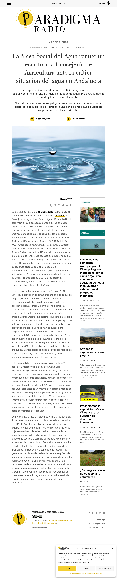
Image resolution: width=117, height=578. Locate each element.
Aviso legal (99, 573)
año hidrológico (45, 212)
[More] (70, 205)
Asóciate (62, 3)
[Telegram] (62, 205)
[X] (55, 205)
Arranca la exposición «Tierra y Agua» (92, 352)
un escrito (60, 215)
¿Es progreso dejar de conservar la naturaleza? (92, 473)
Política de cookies (75, 573)
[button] (112, 548)
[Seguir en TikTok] (88, 513)
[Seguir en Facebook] (92, 513)
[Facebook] (51, 205)
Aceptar (67, 569)
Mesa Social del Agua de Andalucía (65, 48)
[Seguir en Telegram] (96, 513)
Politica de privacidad (88, 573)
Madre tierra (58, 42)
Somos (54, 3)
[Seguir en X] (100, 513)
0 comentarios (80, 119)
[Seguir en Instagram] (85, 513)
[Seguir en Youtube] (103, 513)
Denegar (86, 569)
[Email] (66, 205)
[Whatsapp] (59, 205)
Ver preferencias (105, 569)
